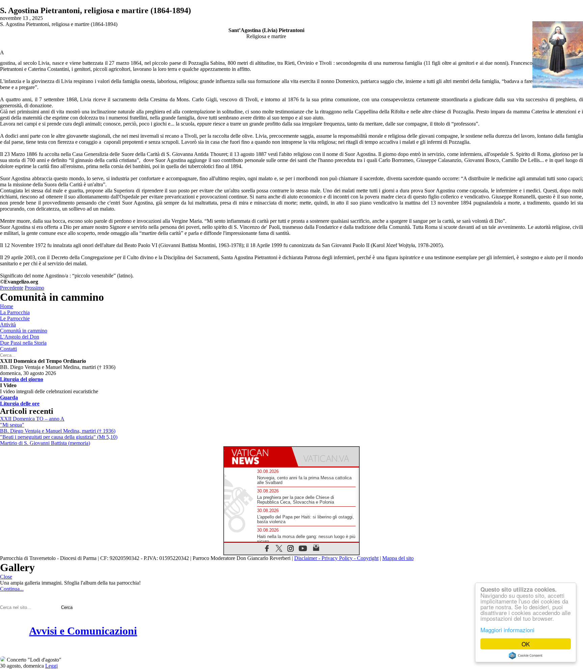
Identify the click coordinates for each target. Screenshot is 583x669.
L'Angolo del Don (19, 337)
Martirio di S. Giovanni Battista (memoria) (45, 443)
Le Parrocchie (15, 318)
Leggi (51, 666)
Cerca (67, 607)
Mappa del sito (398, 558)
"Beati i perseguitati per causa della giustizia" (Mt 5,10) (58, 437)
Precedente (11, 288)
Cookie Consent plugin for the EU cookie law (526, 655)
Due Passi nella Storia (23, 343)
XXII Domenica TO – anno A (32, 419)
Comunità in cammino (23, 330)
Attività (8, 324)
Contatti (8, 349)
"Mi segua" (12, 425)
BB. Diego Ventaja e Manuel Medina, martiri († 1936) (57, 431)
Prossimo (34, 288)
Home (6, 306)
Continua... (12, 589)
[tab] (258, 456)
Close (6, 577)
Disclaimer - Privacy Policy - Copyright (336, 558)
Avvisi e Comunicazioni (83, 631)
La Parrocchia (15, 312)
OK (526, 644)
